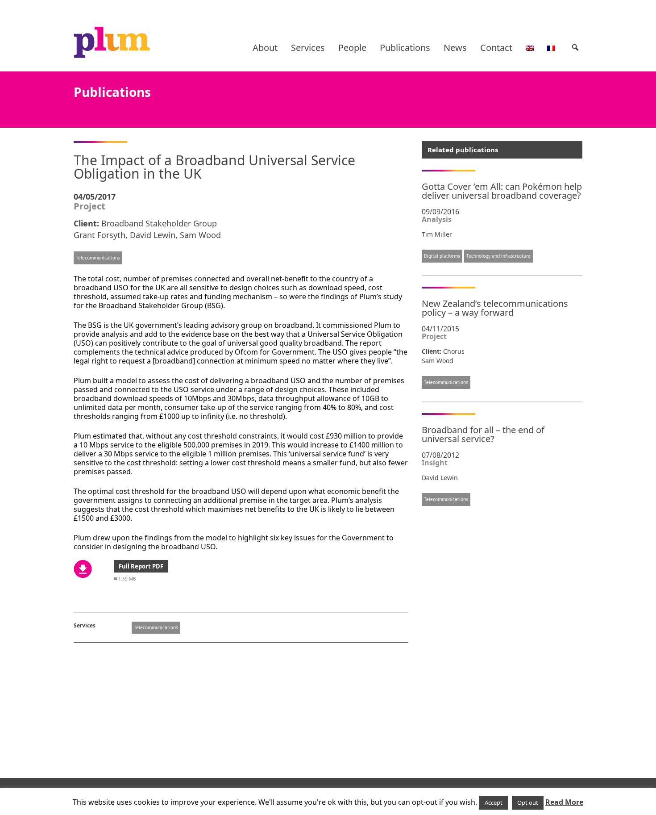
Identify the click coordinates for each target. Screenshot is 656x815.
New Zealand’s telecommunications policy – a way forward (495, 307)
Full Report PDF (141, 566)
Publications (405, 48)
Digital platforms (442, 256)
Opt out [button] (527, 802)
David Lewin (152, 235)
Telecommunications (98, 258)
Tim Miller (437, 234)
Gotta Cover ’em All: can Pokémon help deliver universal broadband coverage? (502, 190)
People (352, 48)
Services (308, 48)
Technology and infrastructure (498, 256)
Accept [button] (493, 802)
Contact (496, 48)
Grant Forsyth (99, 235)
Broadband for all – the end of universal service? (483, 434)
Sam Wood (200, 235)
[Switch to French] (551, 47)
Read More (564, 802)
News (455, 48)
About (265, 48)
